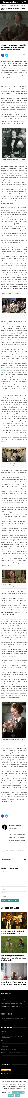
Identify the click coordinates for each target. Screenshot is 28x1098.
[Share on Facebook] (2, 55)
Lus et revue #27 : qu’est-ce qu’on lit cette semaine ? (16, 851)
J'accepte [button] (11, 1095)
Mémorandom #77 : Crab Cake (9, 1049)
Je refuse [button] (17, 1095)
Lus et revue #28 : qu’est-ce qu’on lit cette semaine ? (12, 858)
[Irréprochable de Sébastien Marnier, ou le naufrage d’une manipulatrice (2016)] (14, 971)
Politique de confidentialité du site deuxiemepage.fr (13, 1018)
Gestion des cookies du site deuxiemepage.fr (11, 1021)
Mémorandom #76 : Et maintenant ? (10, 1057)
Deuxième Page (4, 5)
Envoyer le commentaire (10, 900)
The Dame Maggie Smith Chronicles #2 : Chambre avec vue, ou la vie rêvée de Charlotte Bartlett (13, 958)
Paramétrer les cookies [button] (18, 1092)
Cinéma (11, 5)
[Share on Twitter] (6, 55)
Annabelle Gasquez (15, 825)
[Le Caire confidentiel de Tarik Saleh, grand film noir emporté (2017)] (14, 920)
